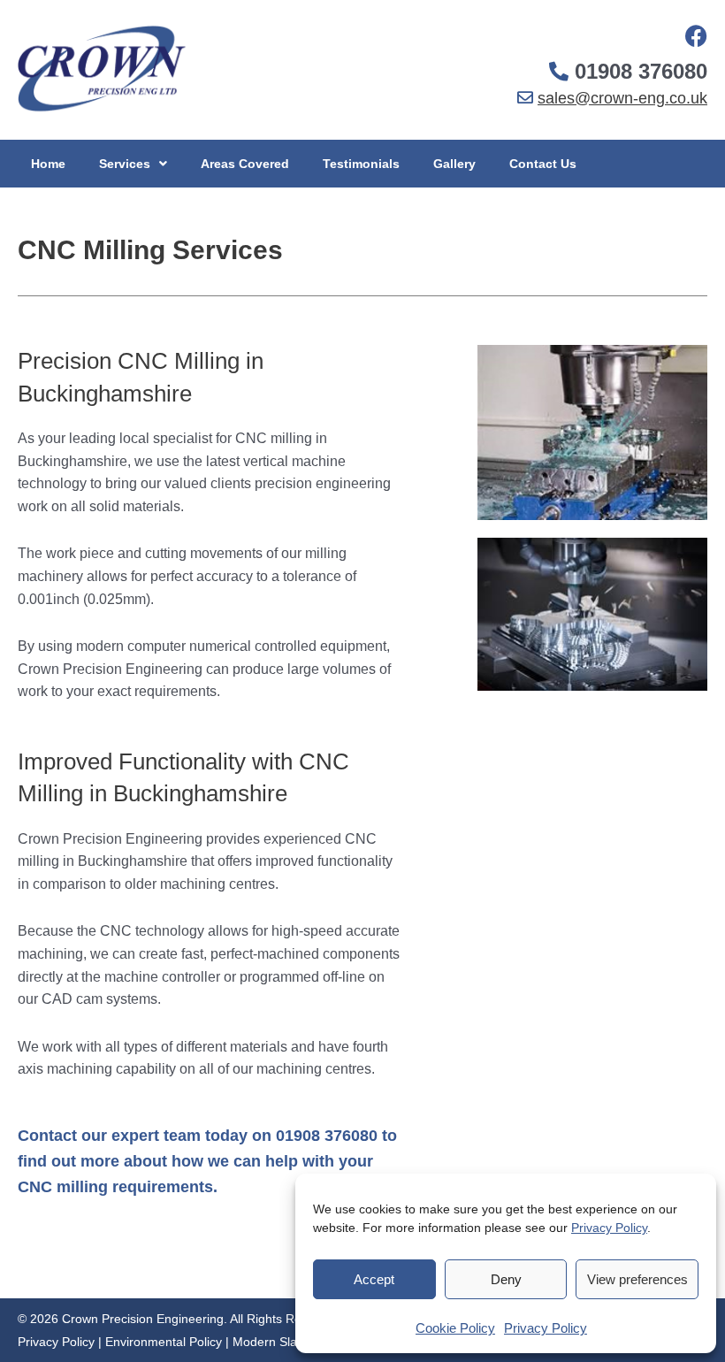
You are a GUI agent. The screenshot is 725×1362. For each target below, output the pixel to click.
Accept (374, 1279)
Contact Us (542, 164)
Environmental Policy (163, 1342)
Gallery (454, 164)
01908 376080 (641, 71)
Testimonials (361, 164)
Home (48, 164)
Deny (506, 1279)
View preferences (637, 1279)
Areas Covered (245, 164)
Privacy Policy (609, 1227)
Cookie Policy (455, 1327)
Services (124, 164)
